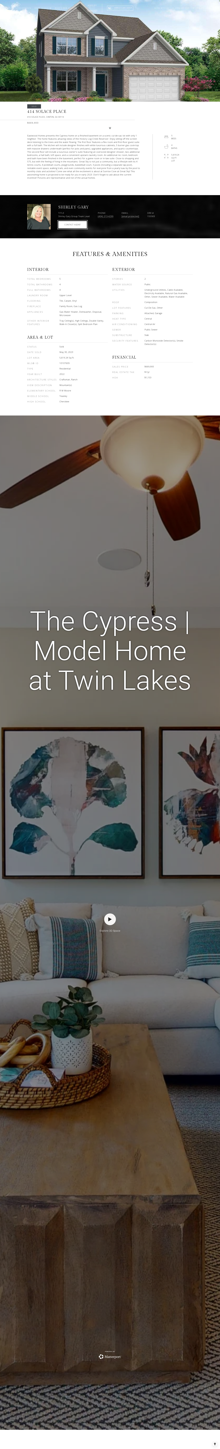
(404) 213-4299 (105, 216)
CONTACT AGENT (72, 224)
